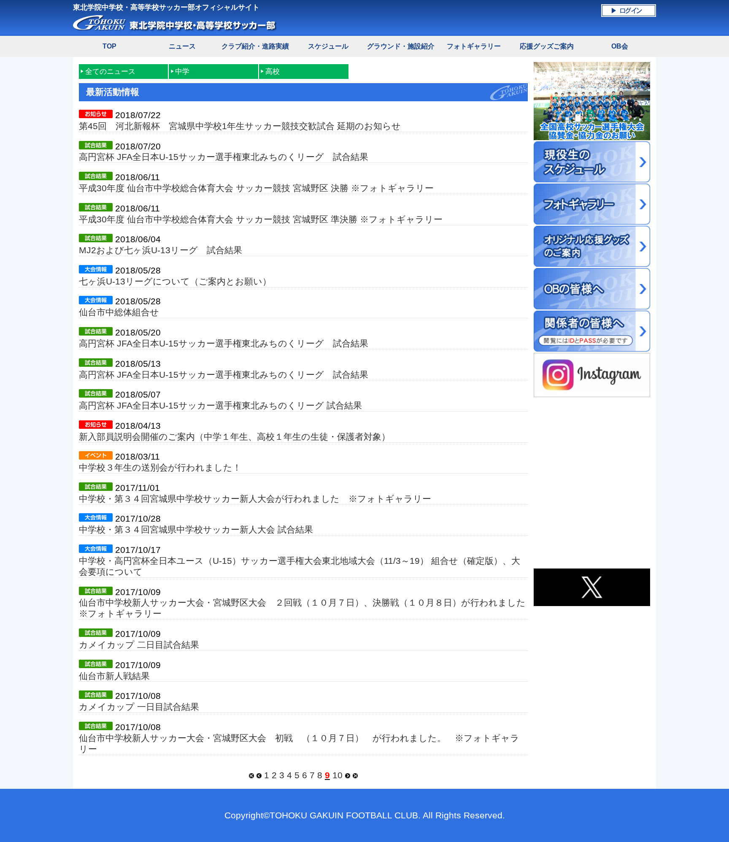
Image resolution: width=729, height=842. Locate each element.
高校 (272, 71)
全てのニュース (110, 71)
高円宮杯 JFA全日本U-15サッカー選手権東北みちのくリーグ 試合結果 (223, 157)
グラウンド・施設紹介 (401, 46)
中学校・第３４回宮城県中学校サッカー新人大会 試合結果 (196, 529)
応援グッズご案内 (547, 46)
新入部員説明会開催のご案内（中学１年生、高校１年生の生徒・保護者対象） (234, 436)
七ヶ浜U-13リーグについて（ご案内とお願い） (175, 281)
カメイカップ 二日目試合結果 (139, 645)
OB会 (619, 46)
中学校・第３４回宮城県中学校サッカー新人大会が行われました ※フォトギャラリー (255, 499)
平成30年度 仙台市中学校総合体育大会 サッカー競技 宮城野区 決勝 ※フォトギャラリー (256, 188)
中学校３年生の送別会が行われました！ (160, 467)
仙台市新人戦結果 (114, 676)
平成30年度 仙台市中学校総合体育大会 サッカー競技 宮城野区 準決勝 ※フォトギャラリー (261, 219)
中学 (182, 71)
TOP (109, 46)
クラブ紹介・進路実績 (255, 46)
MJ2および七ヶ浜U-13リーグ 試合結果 (160, 250)
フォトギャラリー (474, 46)
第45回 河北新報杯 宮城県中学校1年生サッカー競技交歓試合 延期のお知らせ (240, 126)
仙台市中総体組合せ (119, 312)
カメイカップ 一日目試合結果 (139, 707)
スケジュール (328, 46)
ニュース (182, 46)
